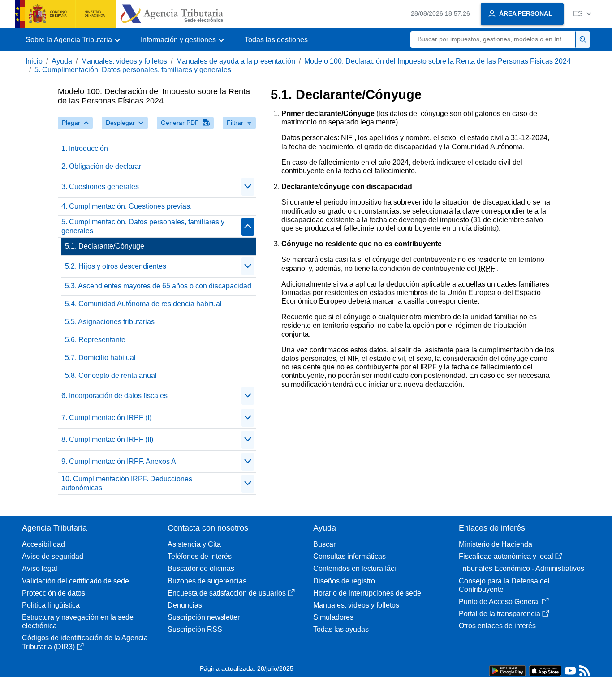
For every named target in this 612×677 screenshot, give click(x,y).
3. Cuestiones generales (100, 186)
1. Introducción (84, 148)
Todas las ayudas (341, 629)
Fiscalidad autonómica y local (506, 556)
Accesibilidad (43, 544)
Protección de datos (53, 593)
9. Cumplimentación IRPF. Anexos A (118, 461)
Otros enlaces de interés (497, 626)
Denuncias (185, 605)
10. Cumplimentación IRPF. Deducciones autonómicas (126, 483)
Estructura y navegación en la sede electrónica (78, 621)
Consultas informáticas (349, 556)
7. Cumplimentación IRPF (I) (106, 417)
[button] (582, 14)
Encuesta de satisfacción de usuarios (227, 593)
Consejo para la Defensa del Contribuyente (504, 585)
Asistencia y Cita (194, 544)
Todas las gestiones (276, 39)
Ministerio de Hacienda (495, 544)
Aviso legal (39, 568)
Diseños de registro (344, 581)
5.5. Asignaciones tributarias (110, 322)
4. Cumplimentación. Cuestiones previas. (126, 206)
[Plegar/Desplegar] (247, 187)
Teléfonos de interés (200, 556)
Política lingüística (51, 605)
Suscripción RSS (195, 629)
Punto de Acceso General (499, 601)
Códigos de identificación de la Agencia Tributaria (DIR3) (85, 642)
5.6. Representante (95, 339)
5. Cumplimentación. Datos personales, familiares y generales (132, 69)
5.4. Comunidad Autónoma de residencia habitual (143, 304)
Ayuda (62, 61)
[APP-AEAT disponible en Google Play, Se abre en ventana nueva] (507, 670)
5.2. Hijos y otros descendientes (115, 266)
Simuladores (333, 617)
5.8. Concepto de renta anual (111, 375)
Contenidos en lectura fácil (355, 568)
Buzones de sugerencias (207, 581)
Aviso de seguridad (52, 556)
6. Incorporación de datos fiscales (114, 395)
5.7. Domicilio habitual (100, 357)
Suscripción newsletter (204, 617)
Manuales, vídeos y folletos (124, 61)
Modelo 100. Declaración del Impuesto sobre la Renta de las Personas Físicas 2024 (437, 61)
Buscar (324, 544)
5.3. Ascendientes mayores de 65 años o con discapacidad (158, 286)
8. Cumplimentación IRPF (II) (107, 439)
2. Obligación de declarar (101, 166)
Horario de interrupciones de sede (367, 593)
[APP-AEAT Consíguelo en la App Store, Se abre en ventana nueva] (545, 670)
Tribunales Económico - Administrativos (521, 568)
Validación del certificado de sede (75, 581)
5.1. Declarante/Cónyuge (104, 246)
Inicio (34, 61)
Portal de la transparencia (499, 613)
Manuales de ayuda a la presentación (235, 61)
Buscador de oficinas (201, 568)
